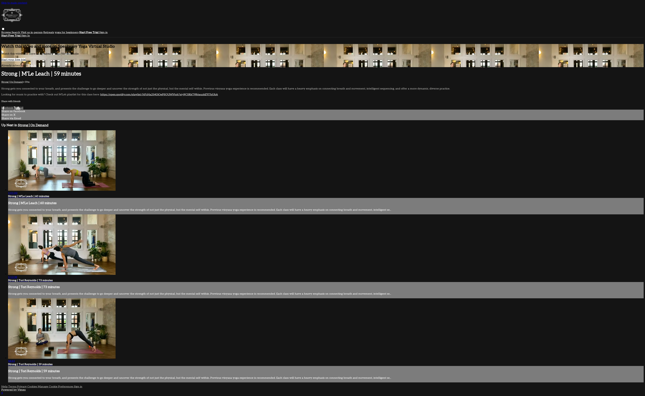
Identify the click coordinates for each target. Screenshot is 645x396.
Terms (12, 386)
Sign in (103, 32)
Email (19, 108)
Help (4, 386)
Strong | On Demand (12, 82)
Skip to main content (14, 3)
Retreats (48, 32)
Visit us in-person (32, 32)
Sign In (25, 35)
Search (16, 32)
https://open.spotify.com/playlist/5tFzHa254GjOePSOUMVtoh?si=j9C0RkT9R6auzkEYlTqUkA (159, 94)
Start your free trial (13, 59)
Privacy (22, 386)
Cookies (32, 386)
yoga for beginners (67, 32)
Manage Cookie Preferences (56, 386)
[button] (3, 29)
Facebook (7, 108)
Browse (6, 32)
